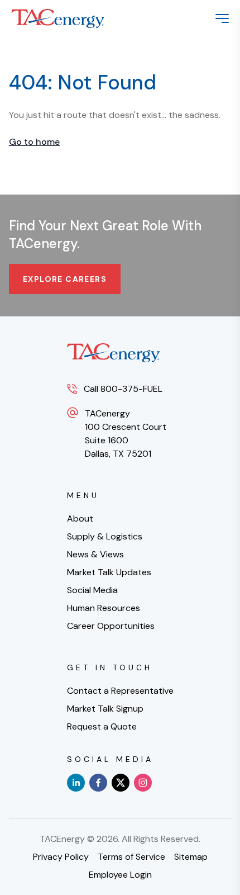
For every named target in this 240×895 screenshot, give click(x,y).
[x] (120, 783)
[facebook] (98, 783)
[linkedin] (76, 783)
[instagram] (143, 783)
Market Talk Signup (105, 708)
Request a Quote (102, 726)
